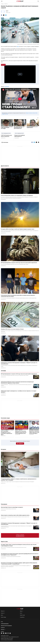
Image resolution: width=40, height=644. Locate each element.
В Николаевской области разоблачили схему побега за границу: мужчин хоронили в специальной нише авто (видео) (18, 296)
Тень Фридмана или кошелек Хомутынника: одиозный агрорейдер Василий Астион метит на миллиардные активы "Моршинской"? (19, 554)
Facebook (30, 113)
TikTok (7, 114)
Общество (6, 3)
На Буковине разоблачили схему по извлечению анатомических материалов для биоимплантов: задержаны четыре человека (17, 382)
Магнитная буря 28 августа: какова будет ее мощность (12, 507)
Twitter (36, 113)
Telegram (27, 113)
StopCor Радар (3, 617)
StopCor (7, 10)
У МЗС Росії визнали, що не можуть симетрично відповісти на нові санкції (6, 136)
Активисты (3, 627)
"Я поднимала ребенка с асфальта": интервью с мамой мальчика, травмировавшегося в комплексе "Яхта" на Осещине (18, 479)
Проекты (2, 611)
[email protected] (9, 639)
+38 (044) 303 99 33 (20, 536)
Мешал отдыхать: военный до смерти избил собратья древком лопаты (15, 515)
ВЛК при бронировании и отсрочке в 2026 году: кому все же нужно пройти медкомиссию (19, 262)
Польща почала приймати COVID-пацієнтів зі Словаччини (19, 136)
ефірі (18, 46)
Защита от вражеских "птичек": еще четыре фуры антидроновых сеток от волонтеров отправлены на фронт (7, 432)
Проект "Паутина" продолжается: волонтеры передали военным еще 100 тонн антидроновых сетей (20, 431)
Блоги (21, 613)
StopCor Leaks (4, 541)
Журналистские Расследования (6, 625)
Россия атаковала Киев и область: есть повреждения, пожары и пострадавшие (17, 195)
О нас (2, 621)
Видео (21, 611)
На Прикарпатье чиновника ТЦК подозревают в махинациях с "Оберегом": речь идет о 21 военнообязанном (19, 363)
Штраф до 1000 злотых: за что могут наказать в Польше (12, 329)
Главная (2, 3)
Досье (2, 615)
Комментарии (5, 142)
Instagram (3, 114)
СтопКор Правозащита (5, 623)
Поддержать (21, 443)
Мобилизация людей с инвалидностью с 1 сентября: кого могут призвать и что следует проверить (18, 391)
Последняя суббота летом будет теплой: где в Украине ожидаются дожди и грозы (17, 229)
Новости (2, 613)
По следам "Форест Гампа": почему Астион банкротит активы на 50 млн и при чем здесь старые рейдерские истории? (18, 545)
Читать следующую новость (19, 133)
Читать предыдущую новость (6, 133)
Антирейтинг (22, 617)
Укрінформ (7, 86)
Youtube (33, 113)
